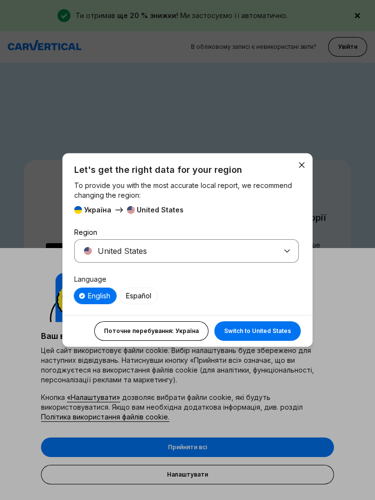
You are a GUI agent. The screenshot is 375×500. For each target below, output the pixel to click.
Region (85, 232)
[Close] (302, 165)
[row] (95, 296)
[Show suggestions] (287, 251)
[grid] (186, 296)
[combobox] (174, 251)
